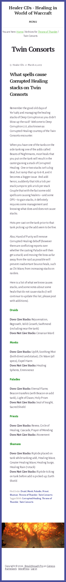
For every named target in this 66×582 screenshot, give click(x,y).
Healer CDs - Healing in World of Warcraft (33, 10)
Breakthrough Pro (34, 566)
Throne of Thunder (28, 495)
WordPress (23, 568)
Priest (45, 491)
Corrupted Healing (31, 498)
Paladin (37, 491)
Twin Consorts (45, 495)
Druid (23, 491)
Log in (34, 568)
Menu (33, 21)
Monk (30, 491)
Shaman (14, 495)
